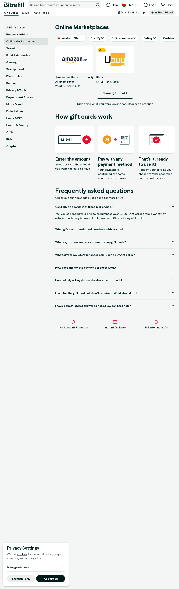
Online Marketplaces (20, 41)
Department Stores (19, 97)
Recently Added (17, 34)
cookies (22, 554)
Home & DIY (14, 118)
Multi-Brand (14, 104)
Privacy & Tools (16, 90)
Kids (9, 139)
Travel (10, 48)
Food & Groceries (18, 55)
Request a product (140, 104)
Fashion (11, 83)
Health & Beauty (17, 125)
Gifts (9, 132)
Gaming (11, 62)
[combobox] (61, 4)
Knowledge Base (85, 197)
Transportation (16, 69)
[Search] (97, 5)
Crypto (11, 146)
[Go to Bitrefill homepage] (14, 4)
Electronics (14, 76)
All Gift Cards (15, 27)
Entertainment (16, 111)
